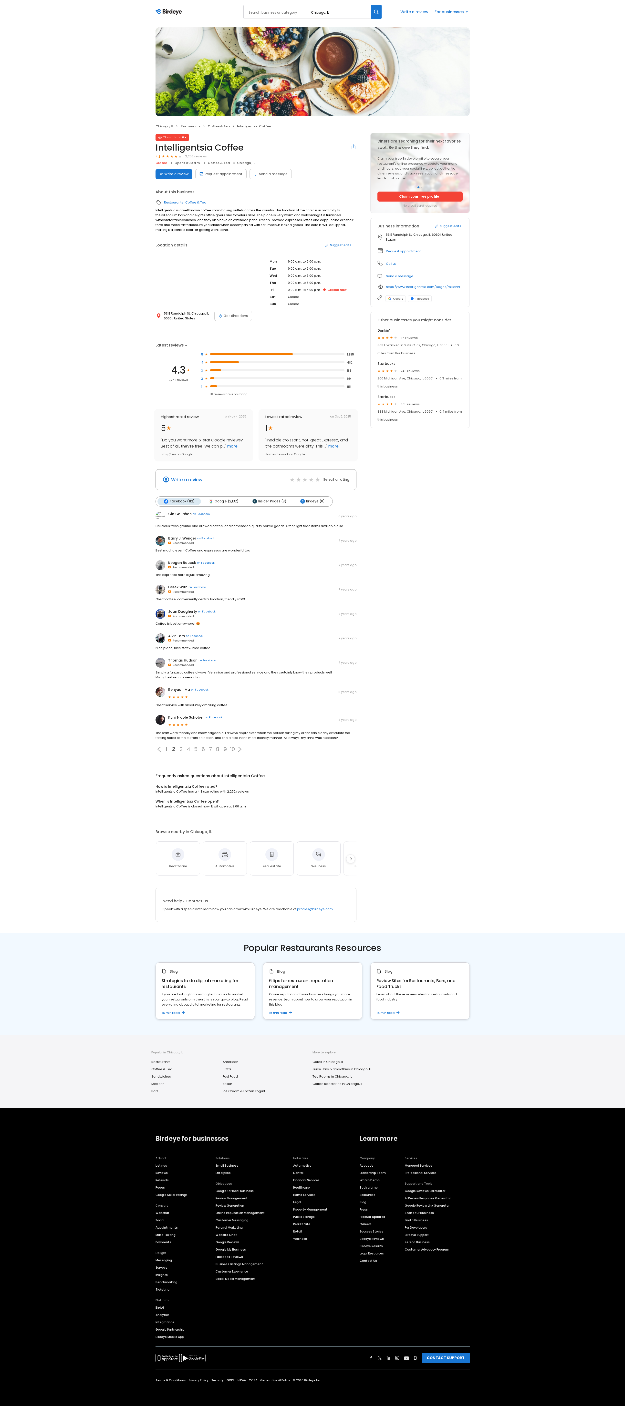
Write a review (414, 12)
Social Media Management (236, 1279)
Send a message (273, 174)
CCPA (253, 1380)
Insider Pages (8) (272, 501)
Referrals (162, 1180)
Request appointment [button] (403, 251)
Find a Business (416, 1220)
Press (364, 1209)
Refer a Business (417, 1242)
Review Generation (230, 1205)
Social (160, 1220)
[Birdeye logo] (170, 12)
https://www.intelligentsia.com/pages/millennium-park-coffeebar (424, 287)
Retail (297, 1231)
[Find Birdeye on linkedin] (388, 1358)
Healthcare (301, 1187)
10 (232, 749)
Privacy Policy (198, 1380)
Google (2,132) (226, 501)
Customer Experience (232, 1271)
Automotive (302, 1165)
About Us (366, 1165)
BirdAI (160, 1307)
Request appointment (223, 174)
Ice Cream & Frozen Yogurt (244, 1091)
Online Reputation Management (240, 1213)
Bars (154, 1091)
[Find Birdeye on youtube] (406, 1358)
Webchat (162, 1213)
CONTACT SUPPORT (446, 1357)
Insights (162, 1275)
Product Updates (372, 1217)
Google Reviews (228, 1242)
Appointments (167, 1227)
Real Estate (301, 1224)
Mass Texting (166, 1235)
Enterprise (223, 1173)
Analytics (162, 1315)
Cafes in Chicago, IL (327, 1062)
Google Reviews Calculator (425, 1191)
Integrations (165, 1322)
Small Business (227, 1165)
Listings (161, 1165)
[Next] (350, 859)
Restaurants (190, 126)
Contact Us (368, 1261)
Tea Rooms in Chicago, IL (332, 1076)
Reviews (162, 1173)
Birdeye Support (417, 1235)
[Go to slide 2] (421, 187)
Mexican (158, 1083)
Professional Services (421, 1173)
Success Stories (371, 1231)
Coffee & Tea (219, 126)
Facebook (422, 299)
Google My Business (231, 1249)
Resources (367, 1195)
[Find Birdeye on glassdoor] (415, 1358)
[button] (159, 749)
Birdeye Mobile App (170, 1337)
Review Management (232, 1198)
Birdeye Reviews (372, 1239)
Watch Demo (370, 1180)
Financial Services (306, 1180)
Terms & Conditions (171, 1380)
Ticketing (162, 1289)
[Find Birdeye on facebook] (371, 1358)
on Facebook (201, 514)
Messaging (164, 1260)
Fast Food (230, 1076)
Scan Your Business (419, 1213)
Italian (227, 1083)
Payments (163, 1242)
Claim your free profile (419, 196)
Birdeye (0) (315, 501)
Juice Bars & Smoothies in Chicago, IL (341, 1069)
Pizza (227, 1069)
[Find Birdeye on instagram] (397, 1358)
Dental (298, 1173)
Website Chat (226, 1235)
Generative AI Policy (275, 1380)
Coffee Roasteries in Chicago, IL (337, 1083)
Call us (391, 263)
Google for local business (235, 1191)
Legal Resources (372, 1253)
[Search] (376, 12)
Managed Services (418, 1165)
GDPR (231, 1380)
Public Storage (304, 1217)
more (232, 446)
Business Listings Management (239, 1264)
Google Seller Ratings (172, 1195)
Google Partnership (170, 1329)
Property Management (310, 1209)
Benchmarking (166, 1282)
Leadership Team (373, 1173)
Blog (363, 1202)
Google (398, 299)
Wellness (300, 1239)
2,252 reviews (196, 156)
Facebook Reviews (229, 1257)
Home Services (304, 1195)
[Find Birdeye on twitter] (380, 1358)
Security (217, 1380)
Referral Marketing (229, 1227)
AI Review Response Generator (428, 1198)
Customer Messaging (232, 1220)
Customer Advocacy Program (427, 1249)
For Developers (416, 1227)
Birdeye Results (371, 1246)
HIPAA (242, 1380)
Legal (297, 1202)
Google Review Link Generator (427, 1205)
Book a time (369, 1187)
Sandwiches (161, 1076)
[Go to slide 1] (418, 187)
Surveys (161, 1267)
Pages (160, 1187)
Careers (366, 1224)
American (230, 1062)
